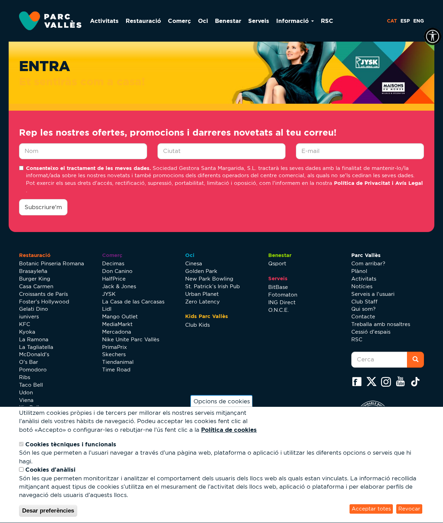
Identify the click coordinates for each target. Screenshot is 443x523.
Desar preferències (48, 511)
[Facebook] (358, 381)
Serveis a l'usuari (373, 294)
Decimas (113, 263)
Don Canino (117, 271)
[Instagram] (387, 381)
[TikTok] (416, 381)
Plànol (359, 271)
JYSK (109, 294)
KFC (24, 324)
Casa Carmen (36, 286)
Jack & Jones (119, 286)
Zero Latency (202, 302)
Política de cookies (229, 430)
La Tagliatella (36, 347)
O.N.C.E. (278, 310)
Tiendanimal (118, 362)
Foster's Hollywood (44, 302)
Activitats (104, 20)
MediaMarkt (117, 324)
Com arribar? (368, 263)
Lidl (106, 309)
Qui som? (363, 309)
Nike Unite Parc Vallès (130, 339)
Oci (203, 20)
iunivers (29, 316)
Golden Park (201, 271)
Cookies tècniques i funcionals (70, 444)
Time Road (116, 369)
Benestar (228, 20)
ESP (405, 21)
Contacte (363, 316)
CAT (392, 21)
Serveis (258, 20)
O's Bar (28, 362)
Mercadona (116, 332)
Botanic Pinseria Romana (51, 263)
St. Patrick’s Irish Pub (212, 286)
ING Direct (282, 302)
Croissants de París (43, 294)
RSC (327, 20)
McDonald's (34, 354)
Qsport (277, 263)
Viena (26, 400)
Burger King (34, 279)
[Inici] (53, 20)
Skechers (114, 354)
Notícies (361, 286)
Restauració (143, 20)
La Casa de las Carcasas (133, 302)
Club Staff (364, 302)
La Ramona (33, 339)
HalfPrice (114, 279)
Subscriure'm (43, 207)
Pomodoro (33, 369)
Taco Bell (31, 385)
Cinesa (193, 263)
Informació (293, 20)
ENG (418, 21)
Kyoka (27, 332)
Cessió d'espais (370, 332)
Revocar (409, 509)
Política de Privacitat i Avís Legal (378, 183)
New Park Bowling (209, 279)
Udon (26, 392)
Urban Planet (202, 294)
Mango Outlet (120, 316)
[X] (373, 381)
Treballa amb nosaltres (380, 324)
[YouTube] (402, 381)
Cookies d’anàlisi (50, 469)
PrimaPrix (114, 347)
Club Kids (197, 325)
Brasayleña (33, 271)
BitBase (278, 287)
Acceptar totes (371, 509)
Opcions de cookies (221, 401)
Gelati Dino (33, 309)
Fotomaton (282, 295)
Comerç (179, 20)
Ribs (24, 377)
